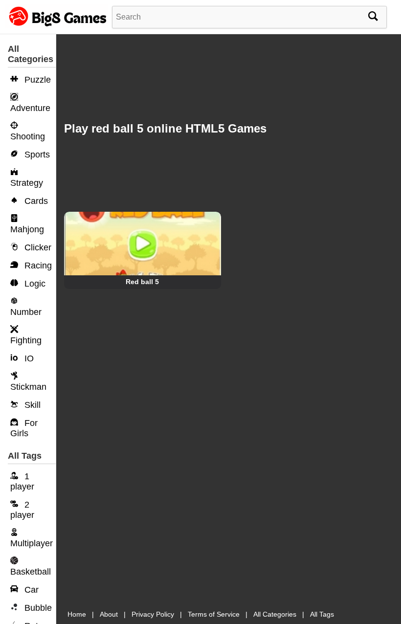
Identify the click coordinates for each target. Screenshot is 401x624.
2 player (22, 510)
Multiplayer (31, 543)
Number (26, 312)
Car (30, 590)
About (109, 614)
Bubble (37, 608)
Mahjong (27, 229)
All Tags (322, 614)
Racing (37, 265)
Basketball (30, 572)
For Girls (24, 428)
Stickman (28, 387)
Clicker (36, 247)
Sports (36, 154)
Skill (31, 405)
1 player (22, 481)
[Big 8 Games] (56, 26)
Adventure (30, 108)
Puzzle (36, 80)
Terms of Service (214, 614)
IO (28, 358)
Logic (33, 284)
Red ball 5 (142, 282)
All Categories (274, 614)
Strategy (26, 183)
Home (76, 614)
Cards (35, 201)
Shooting (27, 136)
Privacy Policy (153, 614)
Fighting (26, 340)
